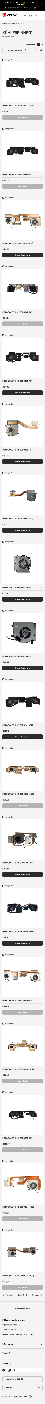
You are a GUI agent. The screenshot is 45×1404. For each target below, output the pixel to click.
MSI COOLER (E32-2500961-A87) (17, 381)
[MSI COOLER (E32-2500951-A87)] (22, 1115)
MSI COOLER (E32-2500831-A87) (17, 174)
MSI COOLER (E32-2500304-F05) (18, 1207)
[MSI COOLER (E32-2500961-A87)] (22, 358)
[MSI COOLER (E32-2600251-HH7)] (22, 426)
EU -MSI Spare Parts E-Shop (17, 1397)
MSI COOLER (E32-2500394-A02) (18, 1069)
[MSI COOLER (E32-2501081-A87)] (22, 702)
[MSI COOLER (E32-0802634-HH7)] (22, 1252)
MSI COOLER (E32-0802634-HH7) (18, 1275)
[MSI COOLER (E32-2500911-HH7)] (22, 220)
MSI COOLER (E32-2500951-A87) (17, 1138)
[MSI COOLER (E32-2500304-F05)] (22, 1183)
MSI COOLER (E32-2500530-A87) (18, 794)
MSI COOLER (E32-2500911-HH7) (17, 243)
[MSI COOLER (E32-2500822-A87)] (22, 82)
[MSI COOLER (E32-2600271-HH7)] (22, 495)
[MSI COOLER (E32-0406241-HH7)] (22, 839)
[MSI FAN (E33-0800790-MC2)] (22, 633)
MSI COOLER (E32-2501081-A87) (17, 725)
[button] (36, 15)
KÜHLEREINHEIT (17, 23)
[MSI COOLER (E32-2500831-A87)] (22, 151)
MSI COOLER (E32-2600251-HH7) (17, 450)
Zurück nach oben (22, 1308)
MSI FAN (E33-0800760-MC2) (16, 587)
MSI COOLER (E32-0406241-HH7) (17, 863)
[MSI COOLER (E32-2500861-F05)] (22, 977)
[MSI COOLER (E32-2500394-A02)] (22, 1046)
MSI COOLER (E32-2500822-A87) (17, 105)
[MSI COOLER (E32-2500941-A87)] (22, 289)
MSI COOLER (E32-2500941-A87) (17, 312)
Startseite (5, 23)
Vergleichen (30, 44)
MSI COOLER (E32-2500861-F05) (17, 1000)
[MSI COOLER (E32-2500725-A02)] (22, 908)
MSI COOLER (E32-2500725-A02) (17, 931)
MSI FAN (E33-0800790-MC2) (16, 656)
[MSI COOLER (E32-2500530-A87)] (22, 771)
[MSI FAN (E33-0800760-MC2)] (22, 564)
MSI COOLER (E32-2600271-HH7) (17, 518)
